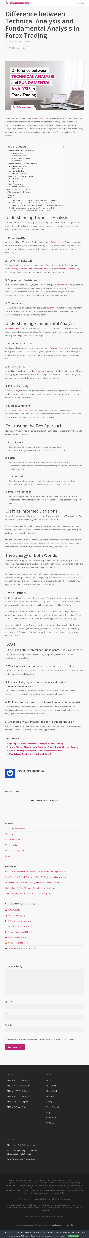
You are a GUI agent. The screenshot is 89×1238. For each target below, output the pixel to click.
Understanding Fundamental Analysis (22, 163)
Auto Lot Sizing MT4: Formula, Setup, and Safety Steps (28, 893)
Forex (27, 41)
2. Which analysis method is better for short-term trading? (32, 203)
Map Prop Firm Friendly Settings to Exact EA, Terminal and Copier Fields (36, 877)
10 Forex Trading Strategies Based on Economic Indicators (36, 750)
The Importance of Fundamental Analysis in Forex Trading (36, 743)
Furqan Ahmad (14, 41)
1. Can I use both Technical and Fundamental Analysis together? (34, 200)
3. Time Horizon (17, 184)
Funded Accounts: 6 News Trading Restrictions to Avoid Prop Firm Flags (36, 882)
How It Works (52, 1091)
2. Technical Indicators (19, 156)
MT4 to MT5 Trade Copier (18, 1091)
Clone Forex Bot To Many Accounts (22, 1145)
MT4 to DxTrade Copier (17, 1101)
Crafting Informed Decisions (19, 189)
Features (50, 1096)
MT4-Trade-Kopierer (17, 937)
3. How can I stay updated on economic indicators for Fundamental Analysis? (38, 205)
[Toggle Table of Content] (62, 147)
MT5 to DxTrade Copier (17, 1107)
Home (49, 1080)
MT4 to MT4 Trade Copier (18, 1080)
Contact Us (51, 1117)
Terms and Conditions (56, 1225)
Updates (9, 834)
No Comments (18, 48)
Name (8, 1002)
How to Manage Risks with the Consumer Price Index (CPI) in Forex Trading (43, 747)
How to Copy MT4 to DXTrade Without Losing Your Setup (30, 888)
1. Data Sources (17, 179)
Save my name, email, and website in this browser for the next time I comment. (42, 1039)
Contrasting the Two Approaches (21, 176)
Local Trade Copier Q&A (15, 850)
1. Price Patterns (17, 153)
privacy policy (61, 1236)
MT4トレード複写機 (16, 915)
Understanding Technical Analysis (21, 150)
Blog (48, 1112)
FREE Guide (51, 1085)
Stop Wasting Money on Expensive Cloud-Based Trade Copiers (22, 1152)
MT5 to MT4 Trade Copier (18, 1096)
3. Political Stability (18, 171)
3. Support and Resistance (21, 158)
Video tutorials (11, 845)
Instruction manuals (14, 839)
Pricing (49, 1101)
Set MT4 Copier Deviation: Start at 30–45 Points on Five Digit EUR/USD (36, 871)
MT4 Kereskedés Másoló (19, 926)
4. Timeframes (17, 161)
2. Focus (14, 181)
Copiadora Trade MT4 (18, 943)
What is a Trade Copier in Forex (22, 948)
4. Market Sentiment (19, 174)
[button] (82, 3)
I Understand (73, 1236)
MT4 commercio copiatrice (19, 921)
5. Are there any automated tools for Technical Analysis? (31, 210)
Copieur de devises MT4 (18, 932)
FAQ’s (10, 198)
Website (8, 1025)
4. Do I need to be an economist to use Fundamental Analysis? (33, 208)
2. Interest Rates (17, 169)
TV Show (50, 1123)
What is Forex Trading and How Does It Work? (30, 754)
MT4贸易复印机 (15, 910)
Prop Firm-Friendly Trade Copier (21, 1159)
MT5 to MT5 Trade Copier (18, 1085)
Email (8, 1013)
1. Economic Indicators (19, 166)
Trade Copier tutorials (15, 828)
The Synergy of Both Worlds (19, 192)
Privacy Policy (69, 1225)
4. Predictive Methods (19, 186)
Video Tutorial (52, 1107)
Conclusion (12, 195)
